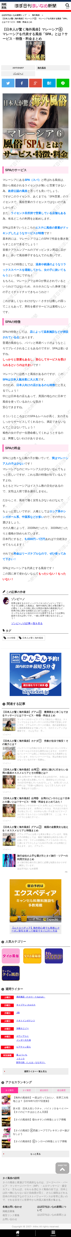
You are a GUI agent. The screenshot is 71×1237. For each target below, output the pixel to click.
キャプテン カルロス (26, 1004)
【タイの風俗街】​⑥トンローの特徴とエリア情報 (40, 1141)
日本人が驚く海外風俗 (32, 637)
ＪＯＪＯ (20, 1058)
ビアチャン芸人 (23, 1046)
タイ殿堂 (27, 1090)
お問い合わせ (10, 1219)
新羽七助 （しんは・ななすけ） (31, 1062)
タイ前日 (9, 1090)
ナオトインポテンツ (25, 1020)
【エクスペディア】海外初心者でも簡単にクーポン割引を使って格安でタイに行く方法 (35, 929)
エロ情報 (11, 637)
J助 (18, 1012)
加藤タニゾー (22, 1028)
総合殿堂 (61, 1090)
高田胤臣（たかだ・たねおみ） (30, 996)
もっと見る (35, 1154)
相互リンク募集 (11, 1215)
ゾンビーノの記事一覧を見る (27, 623)
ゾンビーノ (18, 73)
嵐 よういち (21, 1054)
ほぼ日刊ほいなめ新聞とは (51, 1214)
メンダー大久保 (23, 1040)
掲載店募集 (9, 1211)
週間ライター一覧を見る (35, 1071)
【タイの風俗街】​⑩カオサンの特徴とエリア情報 (39, 1119)
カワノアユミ (22, 1036)
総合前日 (44, 1090)
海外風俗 (42, 67)
